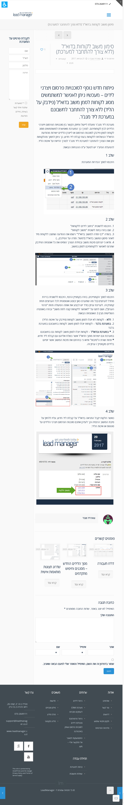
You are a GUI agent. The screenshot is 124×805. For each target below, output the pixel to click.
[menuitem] (59, 35)
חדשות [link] (53, 700)
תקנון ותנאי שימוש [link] (101, 721)
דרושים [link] (106, 714)
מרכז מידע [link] (51, 714)
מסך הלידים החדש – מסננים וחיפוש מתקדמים (75, 568)
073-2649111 (101, 3)
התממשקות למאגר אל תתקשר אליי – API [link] (74, 742)
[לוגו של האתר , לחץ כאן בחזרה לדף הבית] (23, 14)
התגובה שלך (107, 615)
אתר (111, 647)
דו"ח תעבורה (105, 563)
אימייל (83, 647)
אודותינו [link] (106, 700)
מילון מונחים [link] (51, 707)
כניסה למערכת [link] (76, 766)
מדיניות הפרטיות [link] (102, 728)
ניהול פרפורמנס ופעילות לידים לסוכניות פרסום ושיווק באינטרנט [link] (73, 725)
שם (57, 647)
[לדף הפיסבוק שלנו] (28, 746)
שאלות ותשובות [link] (76, 773)
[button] (5, 5)
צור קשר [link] (105, 707)
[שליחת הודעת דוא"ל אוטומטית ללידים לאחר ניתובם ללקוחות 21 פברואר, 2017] (119, 793)
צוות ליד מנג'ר (95, 58)
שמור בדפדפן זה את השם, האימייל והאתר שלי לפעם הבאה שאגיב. (78, 664)
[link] (110, 14)
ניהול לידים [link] (77, 700)
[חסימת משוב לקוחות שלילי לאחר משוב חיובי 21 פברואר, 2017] (2, 793)
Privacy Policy (17, 773)
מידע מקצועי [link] (50, 721)
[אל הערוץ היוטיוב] (28, 756)
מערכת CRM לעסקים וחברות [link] (75, 709)
